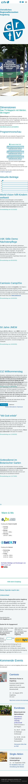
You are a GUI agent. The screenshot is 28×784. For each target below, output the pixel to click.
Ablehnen (11, 404)
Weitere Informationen (10, 406)
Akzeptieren (4, 404)
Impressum (20, 406)
